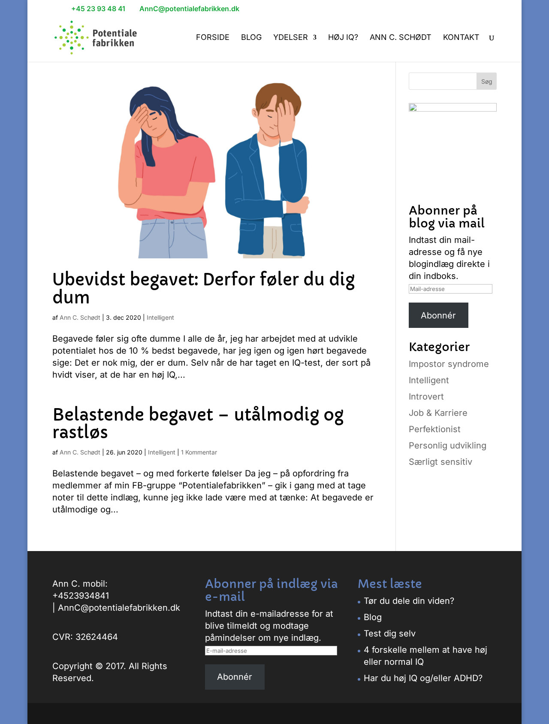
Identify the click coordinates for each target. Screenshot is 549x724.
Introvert (426, 396)
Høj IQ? (343, 38)
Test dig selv (390, 633)
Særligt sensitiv (440, 462)
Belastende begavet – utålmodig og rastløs (198, 424)
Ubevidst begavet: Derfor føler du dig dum (203, 289)
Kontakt (461, 38)
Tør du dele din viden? (409, 601)
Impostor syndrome (449, 364)
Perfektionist (435, 429)
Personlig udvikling (447, 445)
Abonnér (438, 315)
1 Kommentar (199, 452)
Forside (212, 38)
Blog (251, 38)
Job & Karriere (438, 413)
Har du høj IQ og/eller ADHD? (423, 678)
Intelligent (160, 317)
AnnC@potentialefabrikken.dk (119, 608)
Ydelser (290, 38)
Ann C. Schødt (400, 38)
